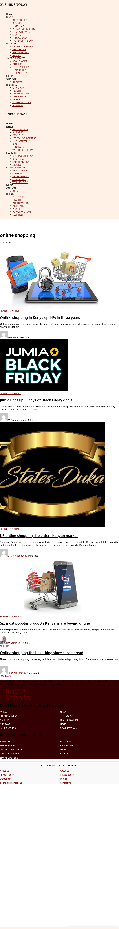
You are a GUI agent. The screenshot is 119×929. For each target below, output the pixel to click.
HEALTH (64, 724)
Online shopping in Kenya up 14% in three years (40, 317)
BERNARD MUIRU (17, 672)
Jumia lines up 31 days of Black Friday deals (36, 400)
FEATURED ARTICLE (70, 720)
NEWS (63, 712)
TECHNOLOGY (67, 716)
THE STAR (13, 337)
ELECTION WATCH (9, 716)
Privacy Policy (7, 774)
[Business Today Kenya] (14, 116)
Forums (63, 778)
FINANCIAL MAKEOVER (11, 749)
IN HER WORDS (8, 728)
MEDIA (3, 712)
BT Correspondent (17, 420)
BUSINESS (5, 741)
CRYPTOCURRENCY (9, 753)
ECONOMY (65, 741)
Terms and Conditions (11, 782)
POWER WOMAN (68, 728)
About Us (4, 770)
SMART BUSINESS (9, 757)
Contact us (65, 782)
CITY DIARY (5, 724)
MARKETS (65, 749)
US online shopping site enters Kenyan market (39, 535)
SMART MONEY (7, 745)
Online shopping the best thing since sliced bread (41, 653)
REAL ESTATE (66, 745)
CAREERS (4, 720)
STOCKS (64, 753)
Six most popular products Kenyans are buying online (45, 623)
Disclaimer (5, 778)
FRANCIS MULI (15, 643)
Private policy (67, 774)
